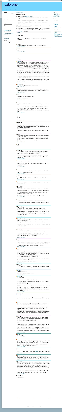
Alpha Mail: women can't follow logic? (9, 33)
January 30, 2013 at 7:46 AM (21, 112)
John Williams (19, 270)
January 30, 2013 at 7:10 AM (21, 86)
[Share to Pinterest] (27, 31)
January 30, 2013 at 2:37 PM (21, 274)
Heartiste (56, 33)
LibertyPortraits (19, 61)
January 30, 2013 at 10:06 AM (21, 216)
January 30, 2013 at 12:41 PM (21, 246)
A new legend (56, 20)
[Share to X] (25, 31)
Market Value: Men (56, 15)
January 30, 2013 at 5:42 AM (21, 46)
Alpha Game (11, 5)
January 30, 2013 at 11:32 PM (21, 346)
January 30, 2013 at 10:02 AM (21, 204)
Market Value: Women (57, 16)
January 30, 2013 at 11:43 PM (21, 353)
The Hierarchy (56, 13)
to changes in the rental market (28, 16)
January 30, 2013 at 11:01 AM (21, 237)
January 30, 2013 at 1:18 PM (21, 268)
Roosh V (56, 26)
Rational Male (56, 24)
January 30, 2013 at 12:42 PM (21, 262)
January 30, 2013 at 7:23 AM (21, 92)
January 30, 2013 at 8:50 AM (21, 166)
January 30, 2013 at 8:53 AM (21, 173)
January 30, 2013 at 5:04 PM (21, 332)
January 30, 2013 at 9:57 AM (21, 196)
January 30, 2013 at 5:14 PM (21, 336)
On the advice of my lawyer (7, 30)
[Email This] (24, 31)
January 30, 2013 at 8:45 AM (21, 158)
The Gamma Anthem (6, 38)
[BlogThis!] (25, 31)
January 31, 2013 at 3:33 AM (21, 359)
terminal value (36, 351)
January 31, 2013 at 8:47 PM (21, 373)
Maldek (18, 248)
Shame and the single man (7, 34)
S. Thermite (18, 302)
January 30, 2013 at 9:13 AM (21, 179)
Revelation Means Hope (20, 218)
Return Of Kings (57, 35)
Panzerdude (18, 276)
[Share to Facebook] (26, 31)
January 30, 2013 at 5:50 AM (21, 51)
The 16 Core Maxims (56, 14)
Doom (18, 355)
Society (19, 32)
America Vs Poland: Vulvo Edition (58, 34)
